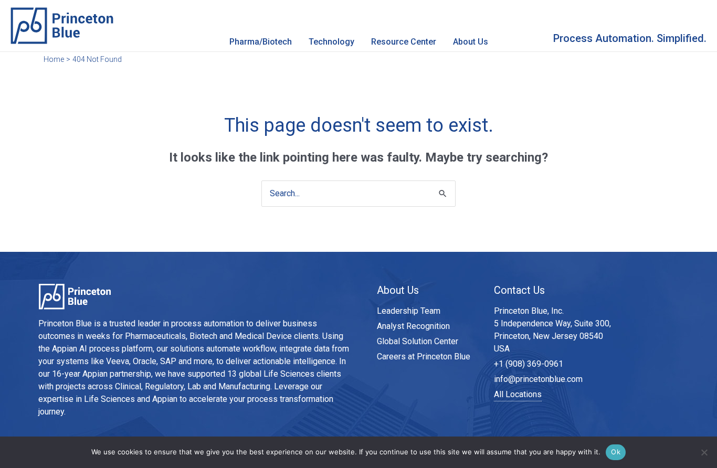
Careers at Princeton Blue (423, 356)
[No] (704, 452)
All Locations (518, 394)
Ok (615, 452)
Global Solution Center (417, 341)
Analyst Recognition (413, 326)
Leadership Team (408, 311)
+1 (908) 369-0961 (528, 364)
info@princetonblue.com (538, 379)
